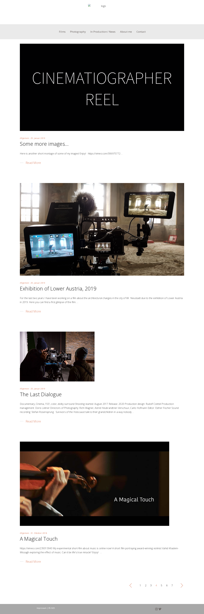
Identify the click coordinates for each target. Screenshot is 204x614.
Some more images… (44, 143)
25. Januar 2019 (38, 138)
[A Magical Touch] (94, 484)
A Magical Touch (39, 538)
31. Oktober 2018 (39, 533)
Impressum (42, 608)
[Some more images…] (102, 87)
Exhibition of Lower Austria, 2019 (58, 288)
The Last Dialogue (41, 394)
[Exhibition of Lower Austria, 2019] (102, 229)
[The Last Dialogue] (57, 356)
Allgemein (24, 138)
